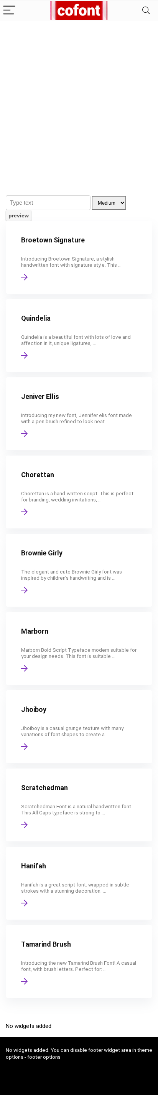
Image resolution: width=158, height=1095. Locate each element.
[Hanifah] (79, 883)
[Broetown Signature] (79, 257)
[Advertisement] (79, 104)
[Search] (146, 10)
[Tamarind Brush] (79, 961)
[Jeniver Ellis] (79, 413)
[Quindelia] (79, 335)
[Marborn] (79, 648)
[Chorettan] (79, 492)
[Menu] (9, 10)
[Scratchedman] (79, 805)
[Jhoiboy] (79, 726)
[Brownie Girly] (79, 570)
